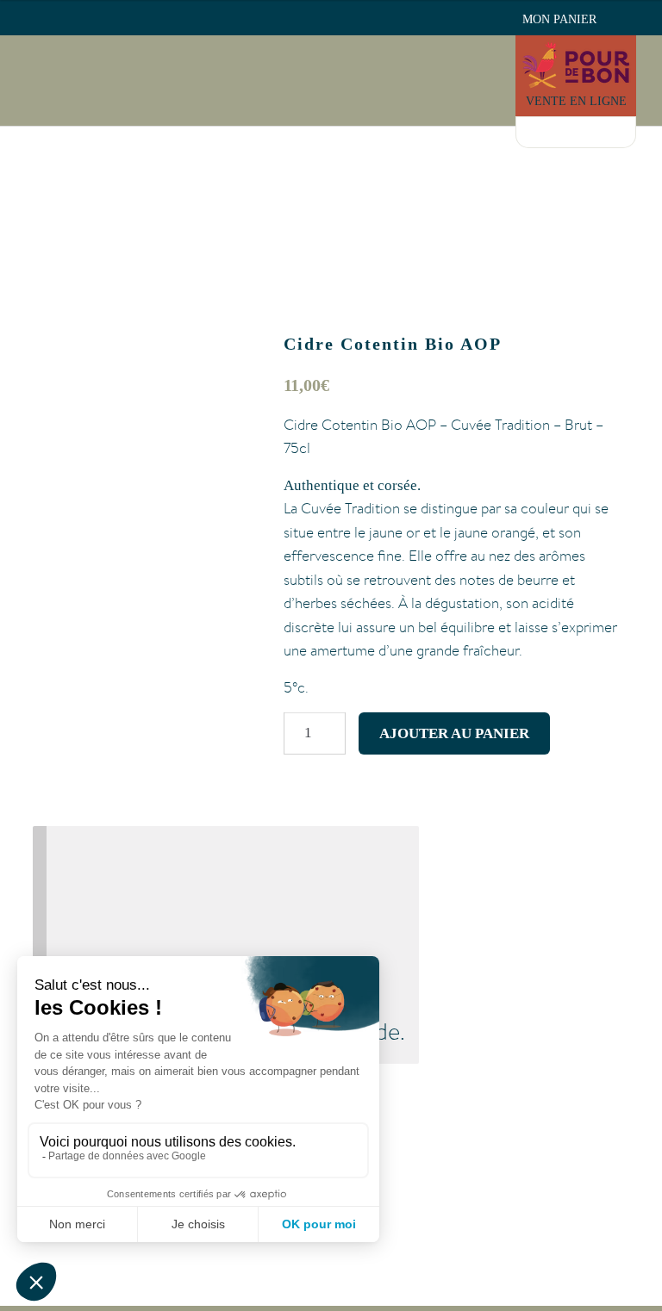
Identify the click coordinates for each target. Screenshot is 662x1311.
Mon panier (559, 19)
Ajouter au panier (454, 733)
